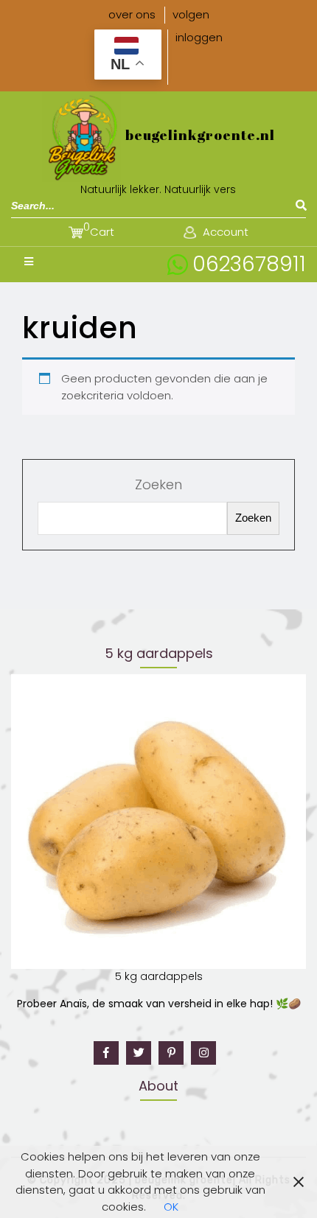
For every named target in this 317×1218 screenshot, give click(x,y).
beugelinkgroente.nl (200, 134)
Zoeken (158, 484)
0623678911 (249, 264)
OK (171, 1206)
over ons (132, 14)
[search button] (301, 205)
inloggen (199, 37)
